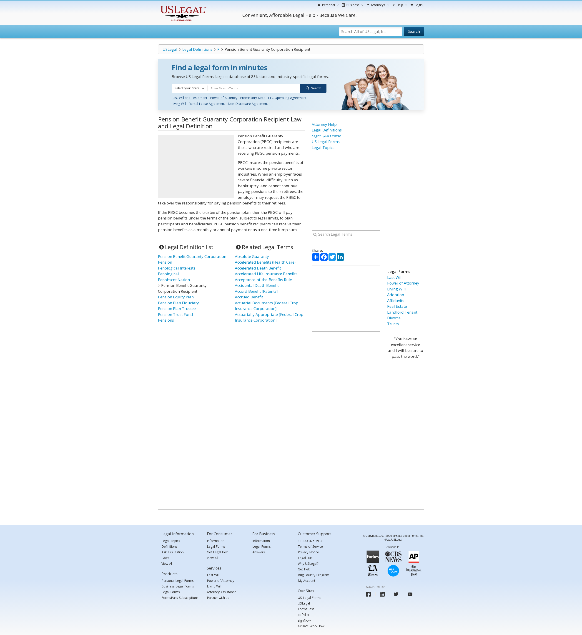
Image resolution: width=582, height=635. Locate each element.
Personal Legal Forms (177, 580)
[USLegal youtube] (410, 594)
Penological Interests (176, 268)
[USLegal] (182, 6)
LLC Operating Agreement (287, 98)
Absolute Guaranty (252, 256)
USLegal (170, 49)
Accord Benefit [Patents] (256, 291)
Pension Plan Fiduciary (178, 302)
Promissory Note (252, 98)
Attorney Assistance (221, 592)
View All (167, 563)
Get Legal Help (217, 552)
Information (215, 541)
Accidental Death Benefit (257, 285)
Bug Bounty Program (313, 575)
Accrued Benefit (249, 297)
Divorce (394, 317)
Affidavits (395, 300)
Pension (165, 262)
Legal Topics (323, 147)
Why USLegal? (308, 563)
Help (399, 5)
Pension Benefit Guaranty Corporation (192, 256)
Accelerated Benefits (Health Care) (265, 262)
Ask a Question (172, 552)
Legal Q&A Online (326, 136)
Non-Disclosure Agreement (248, 103)
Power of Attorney (223, 98)
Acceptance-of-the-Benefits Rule (263, 279)
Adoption (395, 294)
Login (418, 5)
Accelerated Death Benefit (258, 268)
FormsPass (306, 609)
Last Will (395, 277)
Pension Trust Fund (175, 314)
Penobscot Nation (174, 279)
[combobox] (189, 88)
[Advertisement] (196, 166)
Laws (165, 558)
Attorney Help (324, 124)
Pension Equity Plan (176, 297)
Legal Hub (305, 558)
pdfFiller (303, 614)
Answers (258, 552)
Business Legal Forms (177, 586)
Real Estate (397, 306)
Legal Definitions (197, 49)
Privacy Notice (308, 552)
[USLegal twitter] (396, 594)
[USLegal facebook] (368, 594)
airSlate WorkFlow (311, 626)
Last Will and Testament (189, 98)
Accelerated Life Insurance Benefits (266, 273)
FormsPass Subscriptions (179, 597)
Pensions (166, 320)
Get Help (304, 569)
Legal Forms (170, 592)
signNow (304, 620)
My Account (306, 580)
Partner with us (218, 597)
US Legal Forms (326, 141)
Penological (168, 273)
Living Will (179, 103)
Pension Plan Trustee (177, 308)
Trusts (393, 323)
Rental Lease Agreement (207, 103)
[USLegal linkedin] (382, 594)
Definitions (169, 546)
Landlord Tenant (402, 312)
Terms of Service (310, 546)
